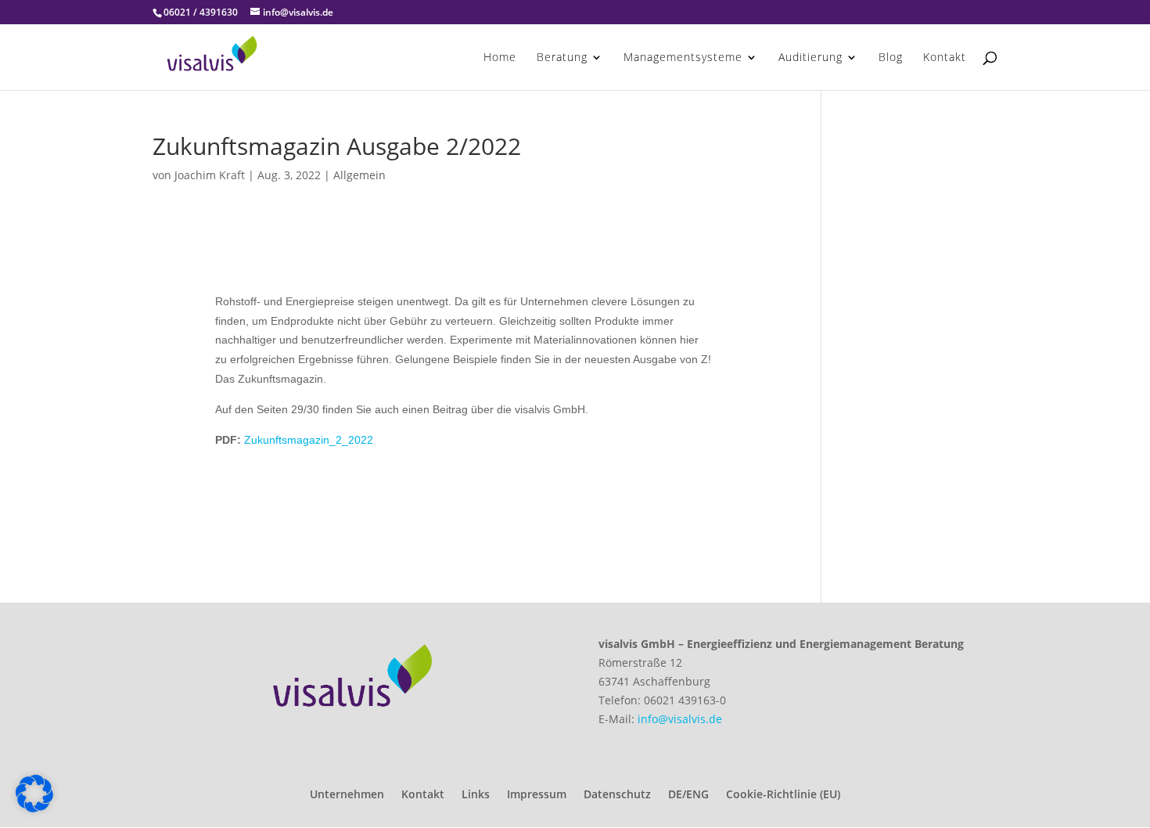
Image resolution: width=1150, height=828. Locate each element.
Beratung (562, 58)
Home (499, 58)
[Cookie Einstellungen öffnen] (34, 808)
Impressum (536, 795)
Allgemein (359, 174)
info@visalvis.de (680, 718)
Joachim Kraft (209, 174)
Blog (891, 58)
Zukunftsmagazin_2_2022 (308, 440)
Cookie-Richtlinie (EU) (783, 795)
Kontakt (944, 58)
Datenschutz (617, 795)
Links (476, 795)
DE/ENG (688, 795)
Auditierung (810, 58)
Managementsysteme (683, 58)
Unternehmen (347, 795)
